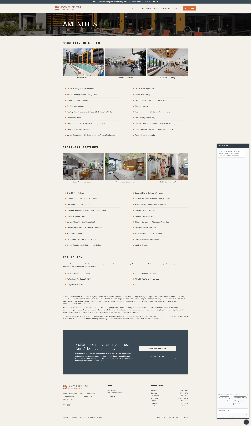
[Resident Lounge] (167, 75)
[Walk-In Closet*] (167, 179)
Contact (175, 8)
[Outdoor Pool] (83, 75)
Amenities (156, 8)
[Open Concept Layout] (83, 179)
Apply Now (189, 8)
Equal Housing (174, 417)
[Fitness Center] (125, 75)
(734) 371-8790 (112, 397)
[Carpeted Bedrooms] (125, 179)
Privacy (164, 417)
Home (133, 8)
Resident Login (68, 399)
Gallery (148, 8)
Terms (158, 417)
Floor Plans (140, 8)
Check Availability (157, 348)
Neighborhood (166, 8)
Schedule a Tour (157, 356)
